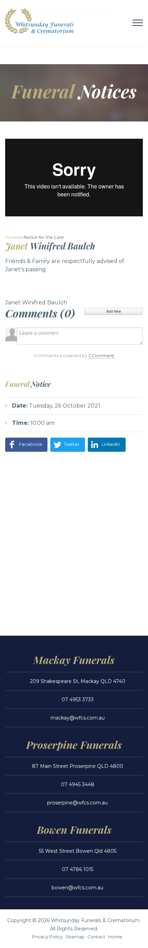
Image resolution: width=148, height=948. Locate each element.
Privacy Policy (47, 936)
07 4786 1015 (77, 869)
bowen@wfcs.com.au (77, 888)
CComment (101, 355)
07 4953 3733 (78, 699)
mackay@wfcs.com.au (78, 718)
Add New (113, 311)
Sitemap (75, 936)
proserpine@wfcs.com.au (77, 803)
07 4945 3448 (77, 784)
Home (115, 936)
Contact (96, 936)
